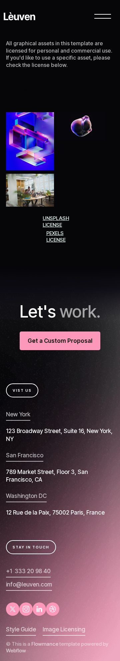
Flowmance (44, 644)
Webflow (16, 650)
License (52, 225)
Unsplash (56, 218)
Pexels (55, 233)
